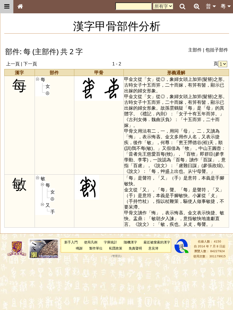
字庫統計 (110, 242)
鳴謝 (79, 248)
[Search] (182, 6)
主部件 (195, 49)
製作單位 (96, 248)
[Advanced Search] (196, 6)
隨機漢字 (130, 242)
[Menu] (6, 6)
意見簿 (153, 248)
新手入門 (71, 242)
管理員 (116, 256)
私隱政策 (115, 248)
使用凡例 (90, 242)
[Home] (20, 6)
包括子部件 (216, 49)
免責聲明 (135, 248)
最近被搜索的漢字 (157, 242)
